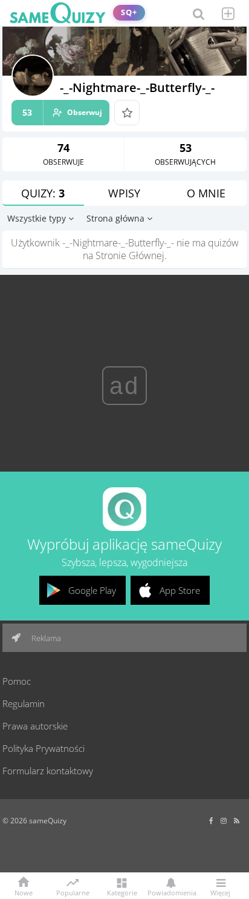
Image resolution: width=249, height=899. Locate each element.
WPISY (124, 193)
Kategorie (122, 892)
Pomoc (16, 681)
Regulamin (23, 703)
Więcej (220, 892)
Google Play (92, 590)
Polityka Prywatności (43, 748)
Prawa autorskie (35, 726)
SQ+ (129, 12)
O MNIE (206, 193)
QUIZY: (43, 193)
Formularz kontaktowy (47, 771)
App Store (180, 590)
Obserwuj (62, 112)
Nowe (24, 892)
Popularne (72, 891)
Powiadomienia (171, 892)
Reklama (45, 638)
